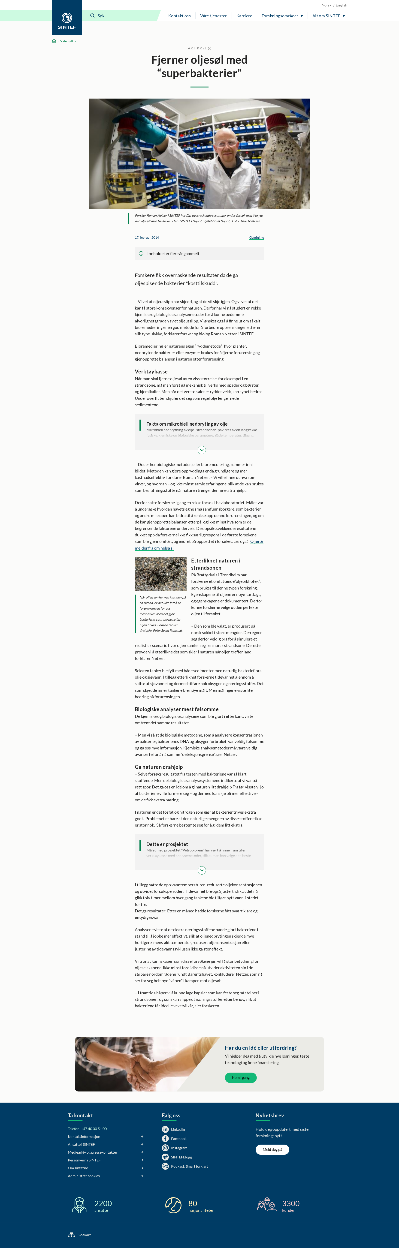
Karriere (244, 15)
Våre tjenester (213, 15)
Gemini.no (256, 237)
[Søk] (92, 15)
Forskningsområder (280, 15)
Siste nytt (66, 41)
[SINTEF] (67, 17)
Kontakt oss (179, 15)
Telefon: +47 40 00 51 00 (87, 1128)
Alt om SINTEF (326, 15)
